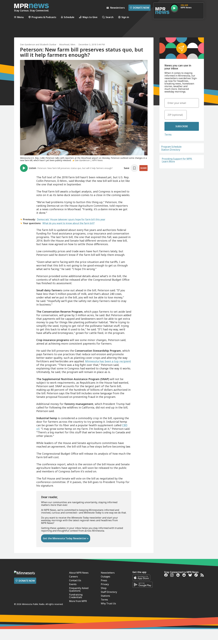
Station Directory (170, 149)
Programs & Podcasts (44, 17)
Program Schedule (171, 146)
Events (73, 584)
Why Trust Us (108, 603)
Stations (105, 595)
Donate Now (139, 7)
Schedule (69, 17)
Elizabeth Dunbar (48, 44)
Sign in (125, 17)
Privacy (105, 584)
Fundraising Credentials (75, 596)
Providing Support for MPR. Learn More (177, 160)
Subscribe (181, 126)
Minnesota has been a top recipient (108, 361)
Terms (168, 134)
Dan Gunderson (27, 44)
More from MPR (78, 601)
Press (104, 580)
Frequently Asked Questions (78, 589)
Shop (103, 588)
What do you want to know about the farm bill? (68, 223)
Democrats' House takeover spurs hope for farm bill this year (71, 219)
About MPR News (79, 572)
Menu (20, 17)
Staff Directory (109, 592)
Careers (73, 576)
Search (109, 17)
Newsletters (108, 572)
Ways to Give (89, 17)
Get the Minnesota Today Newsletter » (65, 538)
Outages (105, 576)
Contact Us (75, 580)
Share (143, 168)
